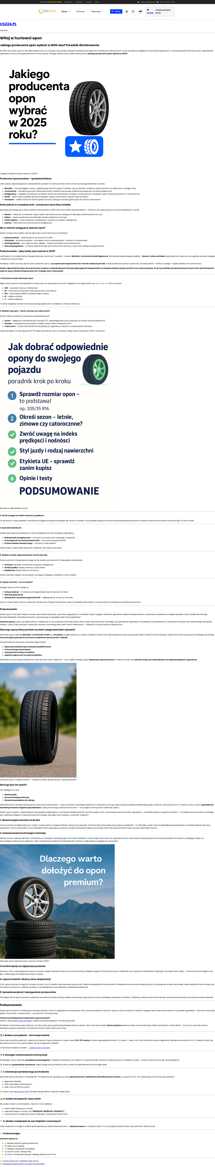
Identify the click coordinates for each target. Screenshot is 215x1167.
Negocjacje (96, 11)
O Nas (97, 2)
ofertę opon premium (22, 1020)
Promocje (80, 11)
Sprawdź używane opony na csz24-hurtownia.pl (23, 1164)
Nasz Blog (79, 2)
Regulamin (68, 2)
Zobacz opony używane (39, 1047)
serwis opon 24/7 (21, 1091)
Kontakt (88, 2)
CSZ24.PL (8, 23)
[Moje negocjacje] (140, 11)
